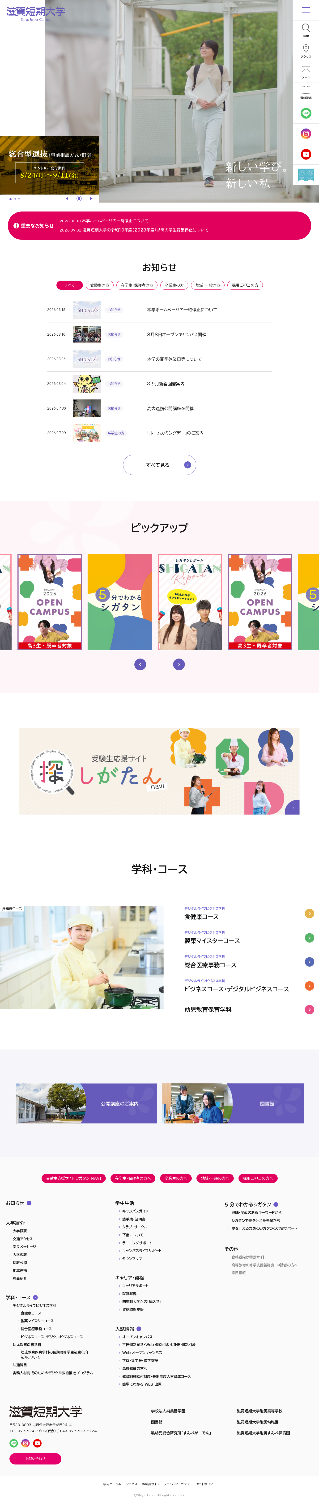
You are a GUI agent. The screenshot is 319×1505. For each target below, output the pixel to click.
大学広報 (20, 1255)
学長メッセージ (24, 1247)
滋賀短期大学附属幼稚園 (258, 1422)
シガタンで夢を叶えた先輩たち (256, 1220)
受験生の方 (99, 285)
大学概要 (20, 1231)
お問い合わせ (35, 1458)
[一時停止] (79, 198)
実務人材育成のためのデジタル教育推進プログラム (53, 1373)
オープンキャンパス (137, 1337)
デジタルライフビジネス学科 (34, 1305)
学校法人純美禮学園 (168, 1411)
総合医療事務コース (36, 1329)
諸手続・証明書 (133, 1219)
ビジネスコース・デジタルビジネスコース (52, 1337)
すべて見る (158, 465)
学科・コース (18, 1297)
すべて (69, 285)
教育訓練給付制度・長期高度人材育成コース (156, 1376)
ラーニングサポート (137, 1243)
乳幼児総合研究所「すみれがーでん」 (181, 1433)
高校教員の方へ (134, 1368)
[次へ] (91, 198)
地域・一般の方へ (215, 1178)
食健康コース (31, 1313)
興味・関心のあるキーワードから (257, 1212)
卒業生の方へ (176, 1178)
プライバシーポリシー (178, 1484)
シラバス (131, 1484)
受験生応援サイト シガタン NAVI (73, 1178)
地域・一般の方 (208, 285)
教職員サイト (150, 1484)
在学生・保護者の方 (137, 285)
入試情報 (124, 1328)
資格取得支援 (133, 1309)
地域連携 (20, 1270)
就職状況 (129, 1294)
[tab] (10, 199)
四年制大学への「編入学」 (142, 1301)
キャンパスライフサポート (142, 1251)
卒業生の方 (174, 285)
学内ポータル (112, 1484)
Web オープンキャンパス (142, 1352)
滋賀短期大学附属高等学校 (259, 1411)
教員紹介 (20, 1278)
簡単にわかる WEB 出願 (142, 1384)
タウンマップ (132, 1259)
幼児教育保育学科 (27, 1344)
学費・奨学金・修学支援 (140, 1360)
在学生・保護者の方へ (133, 1178)
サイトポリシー (206, 1484)
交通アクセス (23, 1239)
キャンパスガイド (135, 1211)
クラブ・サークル (135, 1227)
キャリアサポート (135, 1286)
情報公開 (20, 1263)
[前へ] (67, 198)
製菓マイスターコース (37, 1321)
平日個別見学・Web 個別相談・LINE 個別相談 (159, 1344)
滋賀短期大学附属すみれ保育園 (263, 1433)
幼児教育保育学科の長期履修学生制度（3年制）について (55, 1354)
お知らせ (15, 1203)
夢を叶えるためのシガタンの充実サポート (264, 1228)
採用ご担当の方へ (258, 1178)
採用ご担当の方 (245, 285)
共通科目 (20, 1365)
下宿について (133, 1235)
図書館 (156, 1422)
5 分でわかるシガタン (248, 1204)
